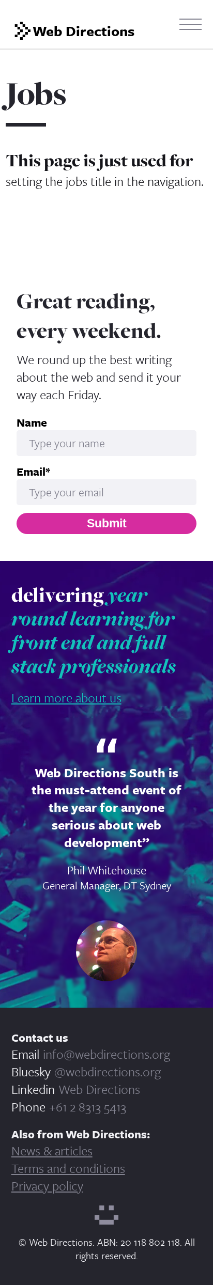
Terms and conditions (68, 1168)
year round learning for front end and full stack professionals (93, 630)
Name (32, 422)
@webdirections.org (107, 1071)
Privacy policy (47, 1186)
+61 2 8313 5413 (87, 1107)
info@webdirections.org (106, 1054)
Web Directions (99, 1089)
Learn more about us (66, 697)
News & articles (52, 1150)
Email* (33, 471)
